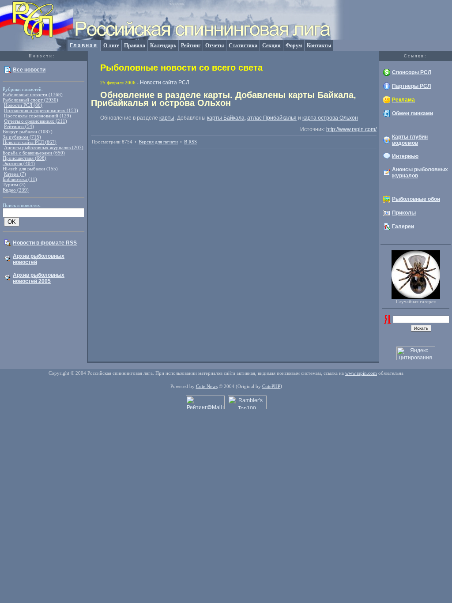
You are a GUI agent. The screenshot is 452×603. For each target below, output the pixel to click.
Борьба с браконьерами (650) (34, 152)
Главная (84, 45)
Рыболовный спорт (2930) (30, 99)
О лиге (111, 45)
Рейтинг (190, 45)
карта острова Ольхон (330, 118)
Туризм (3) (14, 184)
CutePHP (271, 386)
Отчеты (214, 45)
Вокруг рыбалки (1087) (28, 131)
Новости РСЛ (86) (23, 105)
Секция (271, 45)
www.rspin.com (361, 373)
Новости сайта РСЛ (164, 82)
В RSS (190, 141)
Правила (134, 45)
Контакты (319, 45)
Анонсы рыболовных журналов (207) (43, 147)
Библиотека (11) (20, 179)
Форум (294, 45)
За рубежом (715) (22, 136)
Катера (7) (15, 174)
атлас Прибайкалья (272, 118)
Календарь (163, 45)
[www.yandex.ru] (387, 322)
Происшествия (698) (24, 158)
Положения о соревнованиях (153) (41, 110)
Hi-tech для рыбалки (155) (30, 168)
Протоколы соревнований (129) (37, 115)
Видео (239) (16, 189)
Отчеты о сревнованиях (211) (35, 121)
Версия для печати (158, 141)
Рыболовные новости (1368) (33, 94)
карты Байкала (226, 118)
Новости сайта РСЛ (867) (29, 142)
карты (166, 118)
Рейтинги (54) (19, 126)
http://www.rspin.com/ (351, 129)
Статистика (243, 45)
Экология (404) (19, 163)
